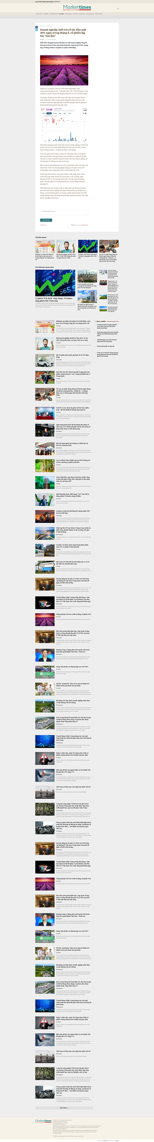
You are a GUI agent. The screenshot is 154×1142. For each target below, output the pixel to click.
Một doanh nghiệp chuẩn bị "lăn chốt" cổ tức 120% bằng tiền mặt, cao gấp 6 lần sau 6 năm (66, 256)
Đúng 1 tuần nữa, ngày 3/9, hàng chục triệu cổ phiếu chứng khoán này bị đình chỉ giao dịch (72, 754)
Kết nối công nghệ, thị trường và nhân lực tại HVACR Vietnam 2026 (72, 444)
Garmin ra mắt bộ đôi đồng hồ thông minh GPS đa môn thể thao (73, 512)
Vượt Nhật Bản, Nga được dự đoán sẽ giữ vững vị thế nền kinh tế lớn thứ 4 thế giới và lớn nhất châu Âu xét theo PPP (73, 479)
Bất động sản (90, 14)
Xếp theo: (73, 225)
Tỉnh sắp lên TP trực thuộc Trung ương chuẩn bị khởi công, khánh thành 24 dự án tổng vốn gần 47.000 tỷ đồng (73, 530)
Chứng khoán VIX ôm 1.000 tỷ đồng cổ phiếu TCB (73, 614)
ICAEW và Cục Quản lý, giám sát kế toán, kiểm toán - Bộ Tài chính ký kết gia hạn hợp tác (72, 409)
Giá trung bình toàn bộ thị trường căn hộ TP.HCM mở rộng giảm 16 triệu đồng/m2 (87, 285)
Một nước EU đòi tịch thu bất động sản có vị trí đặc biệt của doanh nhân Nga (72, 563)
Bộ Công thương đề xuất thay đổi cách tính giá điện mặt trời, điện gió (113, 309)
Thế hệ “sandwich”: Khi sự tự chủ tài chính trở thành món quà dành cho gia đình (72, 685)
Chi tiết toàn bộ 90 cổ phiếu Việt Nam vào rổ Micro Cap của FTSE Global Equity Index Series (107, 326)
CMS (105, 1140)
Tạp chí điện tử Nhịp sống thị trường (44, 1)
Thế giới (75, 14)
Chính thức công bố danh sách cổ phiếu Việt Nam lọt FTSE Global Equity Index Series (107, 333)
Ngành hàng (99, 14)
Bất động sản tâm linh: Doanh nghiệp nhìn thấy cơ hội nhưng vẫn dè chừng (73, 702)
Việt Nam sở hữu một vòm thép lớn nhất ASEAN (73, 787)
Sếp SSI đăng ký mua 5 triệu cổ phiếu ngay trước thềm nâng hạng (107, 340)
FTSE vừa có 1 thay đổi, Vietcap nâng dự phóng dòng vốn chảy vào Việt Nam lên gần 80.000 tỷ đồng (107, 354)
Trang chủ (42, 26)
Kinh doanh (68, 14)
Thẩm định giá (54, 14)
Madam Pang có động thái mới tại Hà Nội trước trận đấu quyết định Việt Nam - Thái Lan (73, 651)
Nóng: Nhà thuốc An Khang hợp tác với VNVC (72, 667)
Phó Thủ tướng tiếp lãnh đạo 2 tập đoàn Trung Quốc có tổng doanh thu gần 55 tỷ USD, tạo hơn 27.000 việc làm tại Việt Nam (72, 633)
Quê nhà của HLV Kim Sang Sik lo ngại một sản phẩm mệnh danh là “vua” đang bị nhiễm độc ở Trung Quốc (73, 374)
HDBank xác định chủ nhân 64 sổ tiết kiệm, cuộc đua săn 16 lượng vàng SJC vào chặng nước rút (44, 257)
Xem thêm (63, 1108)
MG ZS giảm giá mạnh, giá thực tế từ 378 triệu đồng (72, 356)
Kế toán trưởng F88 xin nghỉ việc (105, 346)
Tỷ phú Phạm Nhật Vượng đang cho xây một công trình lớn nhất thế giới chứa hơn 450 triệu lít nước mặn (73, 738)
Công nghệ (82, 14)
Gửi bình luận (46, 220)
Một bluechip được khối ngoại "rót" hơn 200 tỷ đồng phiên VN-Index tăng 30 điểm (72, 495)
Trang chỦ (39, 14)
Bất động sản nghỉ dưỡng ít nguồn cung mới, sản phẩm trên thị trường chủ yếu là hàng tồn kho (87, 307)
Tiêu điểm (46, 14)
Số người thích (84, 225)
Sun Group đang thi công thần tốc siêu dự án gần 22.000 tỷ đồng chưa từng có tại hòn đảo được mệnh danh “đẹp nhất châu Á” (73, 719)
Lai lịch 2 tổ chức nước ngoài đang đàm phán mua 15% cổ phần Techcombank (72, 546)
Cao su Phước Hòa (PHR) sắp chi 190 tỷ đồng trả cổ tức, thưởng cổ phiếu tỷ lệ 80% (73, 461)
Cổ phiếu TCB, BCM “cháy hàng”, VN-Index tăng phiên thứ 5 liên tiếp (87, 256)
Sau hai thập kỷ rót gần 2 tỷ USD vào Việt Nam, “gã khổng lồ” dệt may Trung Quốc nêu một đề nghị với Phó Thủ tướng (72, 581)
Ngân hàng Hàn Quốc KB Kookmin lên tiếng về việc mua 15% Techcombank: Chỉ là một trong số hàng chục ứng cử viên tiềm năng (73, 427)
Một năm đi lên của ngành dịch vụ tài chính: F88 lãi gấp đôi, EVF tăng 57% (73, 771)
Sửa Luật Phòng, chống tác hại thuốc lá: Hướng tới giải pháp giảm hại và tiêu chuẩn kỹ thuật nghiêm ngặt (113, 274)
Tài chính (61, 14)
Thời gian (78, 225)
